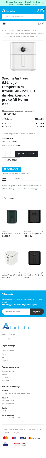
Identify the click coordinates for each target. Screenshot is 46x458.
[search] (41, 16)
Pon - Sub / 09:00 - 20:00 (11, 418)
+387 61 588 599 (31, 4)
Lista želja (12, 160)
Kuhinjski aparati (23, 30)
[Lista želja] (37, 10)
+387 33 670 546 (16, 4)
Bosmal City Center (15, 2)
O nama (5, 377)
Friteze (35, 30)
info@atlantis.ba (33, 2)
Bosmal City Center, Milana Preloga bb (16, 393)
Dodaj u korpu (27, 154)
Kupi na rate (12, 169)
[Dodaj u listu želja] (19, 231)
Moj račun (5, 361)
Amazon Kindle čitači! (9, 334)
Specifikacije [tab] (14, 178)
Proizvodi (10, 30)
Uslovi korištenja (8, 350)
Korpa (4, 354)
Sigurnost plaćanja (9, 371)
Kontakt (4, 374)
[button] (42, 10)
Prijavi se (36, 312)
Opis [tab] (4, 178)
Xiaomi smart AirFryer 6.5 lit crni (26, 275)
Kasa (3, 357)
